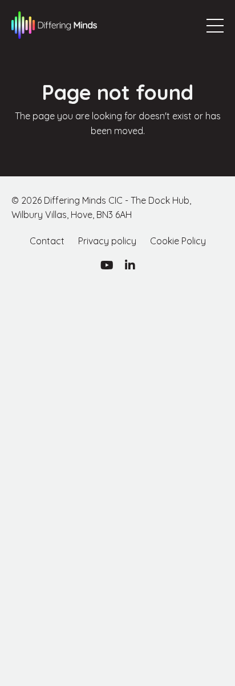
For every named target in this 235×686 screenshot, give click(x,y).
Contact (47, 241)
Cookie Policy (178, 241)
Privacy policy (107, 241)
